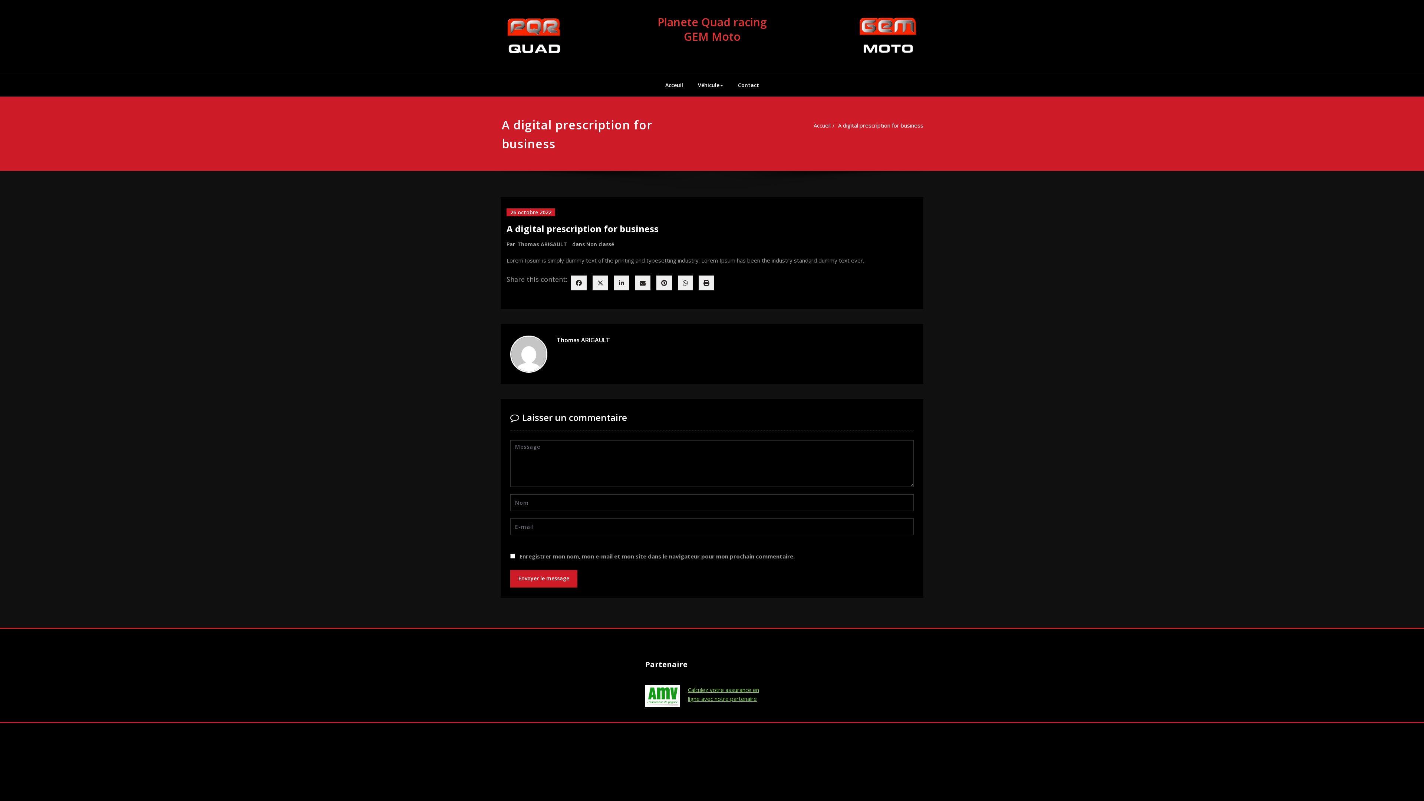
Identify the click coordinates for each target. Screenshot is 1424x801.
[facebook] (579, 283)
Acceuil (674, 85)
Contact (748, 85)
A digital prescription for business (880, 125)
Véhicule (708, 85)
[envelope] (642, 283)
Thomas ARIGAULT (542, 244)
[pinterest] (664, 283)
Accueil (822, 125)
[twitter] (600, 283)
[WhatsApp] (685, 283)
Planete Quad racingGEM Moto (712, 29)
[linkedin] (621, 283)
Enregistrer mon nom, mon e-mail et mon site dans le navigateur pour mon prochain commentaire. (657, 556)
